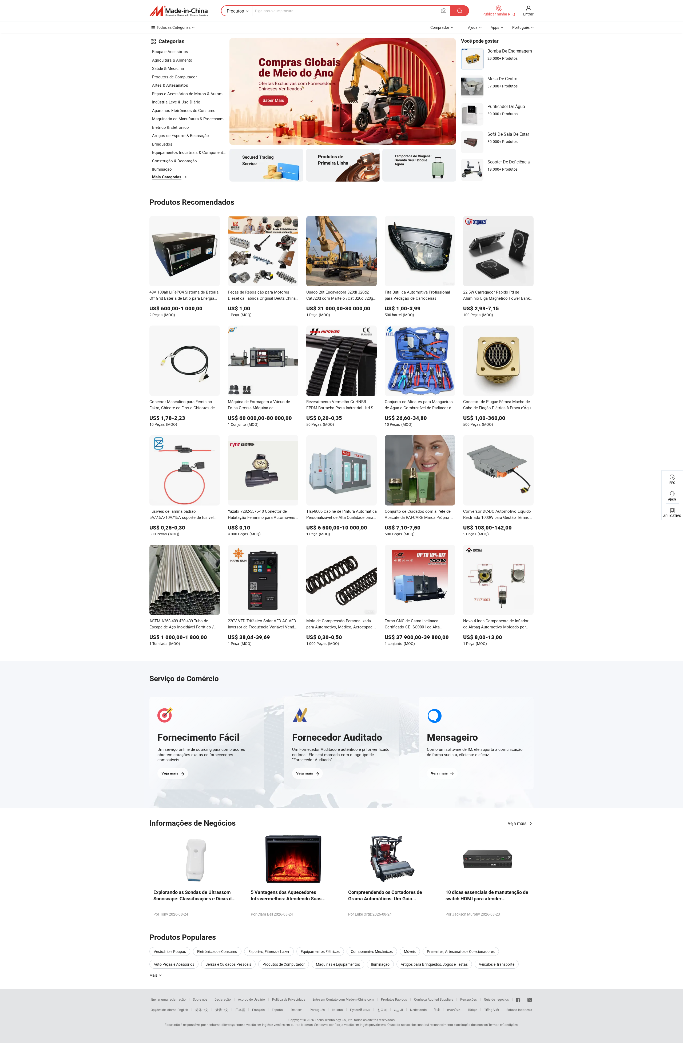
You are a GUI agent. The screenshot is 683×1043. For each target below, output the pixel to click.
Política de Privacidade (288, 999)
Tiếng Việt (491, 1010)
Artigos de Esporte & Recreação (180, 135)
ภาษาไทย (453, 1010)
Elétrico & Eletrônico (170, 127)
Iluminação (162, 169)
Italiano (337, 1010)
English (182, 1010)
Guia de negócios (496, 999)
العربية (398, 1010)
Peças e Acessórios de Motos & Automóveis (189, 93)
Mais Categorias (166, 177)
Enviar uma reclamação (168, 999)
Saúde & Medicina (168, 68)
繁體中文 (221, 1010)
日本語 (240, 1010)
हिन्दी (437, 1010)
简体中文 (201, 1010)
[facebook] (518, 999)
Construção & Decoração (174, 160)
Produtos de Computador (174, 76)
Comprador (439, 27)
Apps (495, 27)
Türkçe (472, 1010)
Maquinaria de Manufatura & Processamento (189, 118)
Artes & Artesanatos (170, 85)
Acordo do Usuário (251, 999)
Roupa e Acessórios (170, 51)
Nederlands (418, 1010)
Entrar (528, 14)
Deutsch (297, 1010)
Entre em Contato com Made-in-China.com (343, 999)
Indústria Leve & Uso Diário (176, 102)
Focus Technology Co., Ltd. (334, 1020)
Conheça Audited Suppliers (433, 999)
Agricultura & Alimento (172, 60)
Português (317, 1010)
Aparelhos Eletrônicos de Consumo (184, 110)
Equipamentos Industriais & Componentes (189, 152)
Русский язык (360, 1010)
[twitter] (529, 999)
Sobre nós (200, 999)
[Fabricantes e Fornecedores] (178, 11)
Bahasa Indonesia (519, 1010)
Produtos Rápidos (394, 999)
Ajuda (473, 27)
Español (278, 1010)
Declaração (223, 999)
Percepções (468, 999)
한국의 (382, 1010)
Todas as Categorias (173, 27)
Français (258, 1010)
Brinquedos (162, 144)
